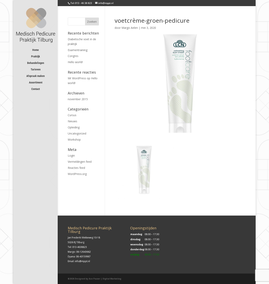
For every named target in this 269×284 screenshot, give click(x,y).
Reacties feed (76, 168)
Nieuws (72, 121)
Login (71, 155)
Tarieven (36, 69)
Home (35, 50)
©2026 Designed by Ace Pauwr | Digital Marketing (94, 278)
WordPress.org (77, 174)
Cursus (72, 115)
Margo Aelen (130, 28)
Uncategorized (77, 133)
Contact (35, 89)
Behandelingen (35, 63)
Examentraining (77, 50)
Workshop (74, 139)
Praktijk (35, 56)
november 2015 (78, 99)
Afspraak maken (35, 76)
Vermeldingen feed (80, 161)
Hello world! (75, 62)
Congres (73, 56)
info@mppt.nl (82, 261)
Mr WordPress (77, 78)
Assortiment (35, 82)
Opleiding (74, 127)
